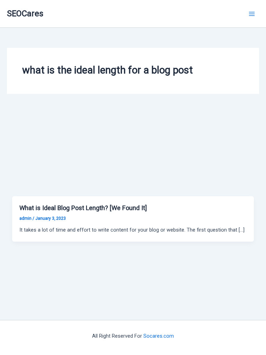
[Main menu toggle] (252, 14)
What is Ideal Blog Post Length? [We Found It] (83, 207)
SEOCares (25, 13)
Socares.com (158, 336)
